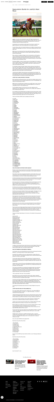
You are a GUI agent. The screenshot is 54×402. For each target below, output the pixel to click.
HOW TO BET (8, 384)
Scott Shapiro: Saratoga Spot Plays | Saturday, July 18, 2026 (41, 362)
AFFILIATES (22, 388)
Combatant (16, 165)
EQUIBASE (22, 390)
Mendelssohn (16, 112)
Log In (51, 1)
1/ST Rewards (6, 1)
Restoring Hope (17, 162)
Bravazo (15, 116)
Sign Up (44, 1)
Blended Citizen (17, 128)
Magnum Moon (16, 132)
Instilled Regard (17, 124)
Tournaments (19, 1)
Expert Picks (10, 1)
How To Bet (2, 1)
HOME (7, 381)
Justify (14, 39)
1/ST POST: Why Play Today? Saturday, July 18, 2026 (20, 362)
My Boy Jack (16, 120)
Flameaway (16, 153)
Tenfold (15, 126)
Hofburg (15, 110)
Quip (15, 142)
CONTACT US (22, 381)
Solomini (15, 144)
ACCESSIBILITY (15, 385)
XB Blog (16, 4)
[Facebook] (18, 351)
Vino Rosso (16, 113)
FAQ (21, 384)
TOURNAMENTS (30, 388)
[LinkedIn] (20, 351)
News (13, 4)
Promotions (15, 1)
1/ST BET (29, 389)
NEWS (7, 387)
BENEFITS (29, 384)
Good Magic (16, 101)
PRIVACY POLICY (16, 384)
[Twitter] (19, 351)
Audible (15, 105)
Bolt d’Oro (15, 135)
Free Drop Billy (16, 137)
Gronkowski (16, 107)
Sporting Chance (17, 164)
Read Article (17, 368)
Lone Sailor (16, 159)
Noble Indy (16, 161)
